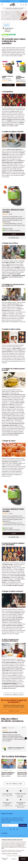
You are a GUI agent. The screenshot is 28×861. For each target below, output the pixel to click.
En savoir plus (14, 237)
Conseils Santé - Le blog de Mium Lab (13, 8)
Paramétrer (14, 858)
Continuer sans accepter (4, 859)
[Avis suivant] (26, 738)
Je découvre (8, 85)
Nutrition (22, 8)
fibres (7, 262)
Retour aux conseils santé (14, 694)
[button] (21, 4)
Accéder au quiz (14, 711)
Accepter (23, 858)
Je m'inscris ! (23, 825)
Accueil (3, 8)
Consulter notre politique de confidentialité (9, 853)
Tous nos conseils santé (14, 783)
